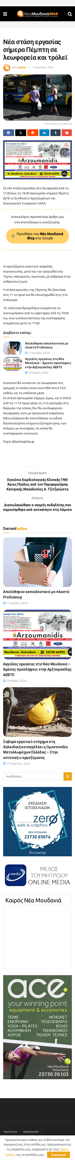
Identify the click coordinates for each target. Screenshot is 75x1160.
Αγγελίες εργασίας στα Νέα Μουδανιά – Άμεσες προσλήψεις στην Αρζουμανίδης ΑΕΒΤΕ (48, 363)
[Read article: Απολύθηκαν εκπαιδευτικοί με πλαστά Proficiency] (12, 348)
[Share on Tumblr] (55, 132)
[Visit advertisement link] (37, 159)
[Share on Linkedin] (44, 132)
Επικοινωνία (31, 1131)
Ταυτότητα (10, 1131)
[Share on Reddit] (32, 132)
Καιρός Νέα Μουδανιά (33, 900)
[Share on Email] (67, 132)
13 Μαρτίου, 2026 (18, 763)
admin (22, 67)
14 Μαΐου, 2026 (38, 372)
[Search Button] (70, 13)
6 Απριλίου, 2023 (43, 67)
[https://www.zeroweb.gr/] (37, 821)
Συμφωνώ (58, 1154)
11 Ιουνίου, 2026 (39, 353)
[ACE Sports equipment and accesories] (37, 1027)
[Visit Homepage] (37, 14)
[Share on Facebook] (8, 132)
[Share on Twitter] (20, 132)
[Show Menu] (5, 13)
